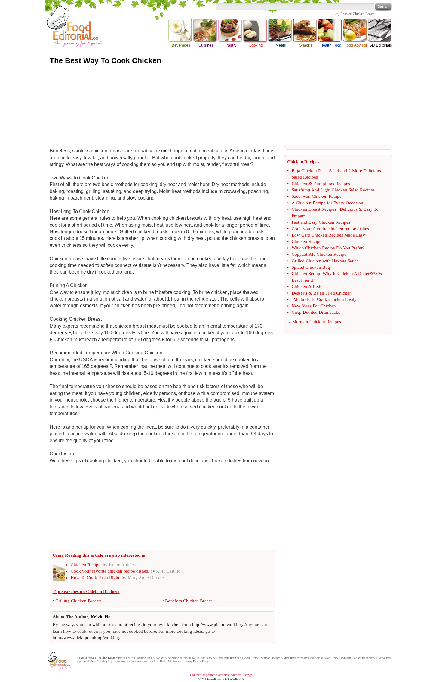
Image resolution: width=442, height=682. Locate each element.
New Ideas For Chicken (314, 306)
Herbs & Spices (169, 661)
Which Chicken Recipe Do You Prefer (327, 248)
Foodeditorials (235, 679)
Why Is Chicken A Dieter (346, 273)
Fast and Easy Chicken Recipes (321, 222)
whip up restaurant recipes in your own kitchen (136, 624)
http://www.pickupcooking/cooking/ (86, 637)
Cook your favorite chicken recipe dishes (109, 571)
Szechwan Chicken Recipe (317, 196)
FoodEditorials (86, 657)
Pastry (231, 45)
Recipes (159, 657)
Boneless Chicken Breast (188, 600)
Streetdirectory (215, 679)
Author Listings (241, 675)
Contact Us (197, 675)
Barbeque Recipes (228, 657)
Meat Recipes (291, 657)
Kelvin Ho (101, 616)
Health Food (330, 45)
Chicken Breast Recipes (314, 209)
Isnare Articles (122, 564)
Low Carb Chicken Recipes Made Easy (328, 235)
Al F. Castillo (168, 571)
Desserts (299, 293)
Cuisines (205, 45)
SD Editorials (380, 45)
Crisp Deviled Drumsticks (316, 312)
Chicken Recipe (85, 564)
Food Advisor (355, 45)
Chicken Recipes (325, 321)
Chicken (299, 183)
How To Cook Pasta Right (95, 577)
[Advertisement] (221, 105)
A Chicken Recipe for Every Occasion (327, 202)
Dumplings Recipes (331, 183)
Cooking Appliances (109, 661)
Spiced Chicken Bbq (311, 267)
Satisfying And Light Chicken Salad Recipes (333, 190)
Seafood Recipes (270, 657)
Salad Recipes (332, 657)
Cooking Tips (144, 657)
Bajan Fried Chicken (332, 293)
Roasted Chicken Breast (357, 14)
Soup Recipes (353, 657)
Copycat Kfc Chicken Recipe (319, 254)
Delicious (349, 209)
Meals (280, 45)
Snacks (305, 45)
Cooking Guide (106, 657)
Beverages (181, 45)
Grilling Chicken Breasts (78, 600)
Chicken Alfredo (307, 286)
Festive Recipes (202, 661)
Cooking (255, 31)
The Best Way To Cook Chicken (105, 60)
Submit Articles (218, 675)
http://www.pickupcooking (217, 624)
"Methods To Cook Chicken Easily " (326, 299)
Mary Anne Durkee (146, 577)
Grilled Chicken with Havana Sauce (325, 260)
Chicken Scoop (306, 273)
